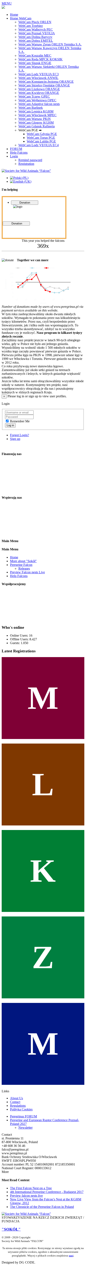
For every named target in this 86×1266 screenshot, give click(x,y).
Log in (10, 425)
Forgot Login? (19, 435)
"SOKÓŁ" (11, 1229)
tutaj (71, 1255)
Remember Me (20, 421)
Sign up (15, 439)
